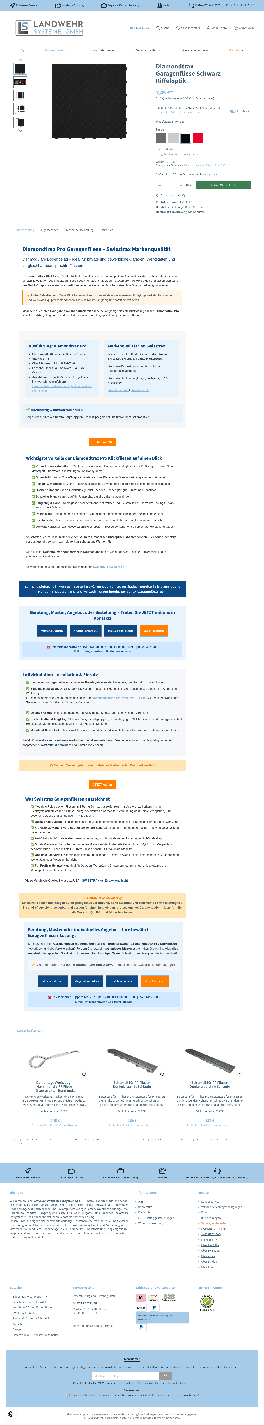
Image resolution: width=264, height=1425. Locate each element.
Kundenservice (210, 1201)
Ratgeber (16, 1288)
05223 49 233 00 (211, 5)
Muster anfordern (52, 630)
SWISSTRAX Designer (214, 1228)
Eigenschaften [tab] (49, 230)
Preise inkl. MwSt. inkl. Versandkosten (178, 112)
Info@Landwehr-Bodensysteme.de (107, 651)
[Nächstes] (146, 101)
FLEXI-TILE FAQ (210, 1239)
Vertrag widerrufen (214, 1223)
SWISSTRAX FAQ (211, 1234)
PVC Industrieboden (25, 1313)
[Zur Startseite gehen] (49, 28)
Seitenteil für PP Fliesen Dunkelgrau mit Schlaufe (132, 1085)
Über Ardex (208, 1256)
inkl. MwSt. (140, 28)
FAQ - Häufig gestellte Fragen (156, 1218)
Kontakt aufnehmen (120, 630)
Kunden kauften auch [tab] (30, 1030)
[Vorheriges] (33, 101)
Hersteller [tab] (107, 230)
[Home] (22, 50)
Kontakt (167, 5)
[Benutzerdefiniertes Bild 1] (207, 1303)
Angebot (211, 174)
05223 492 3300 (147, 646)
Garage (17, 1329)
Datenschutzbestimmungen (97, 1394)
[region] (81, 101)
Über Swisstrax (210, 1250)
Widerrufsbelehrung (150, 1223)
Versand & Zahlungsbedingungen (221, 1207)
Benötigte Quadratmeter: (168, 148)
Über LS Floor (209, 1261)
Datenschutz (146, 1212)
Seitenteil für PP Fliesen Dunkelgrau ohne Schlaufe (210, 1085)
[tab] (25, 230)
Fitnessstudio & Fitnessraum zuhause (36, 1335)
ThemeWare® (172, 1417)
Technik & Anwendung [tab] (79, 230)
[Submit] (165, 1376)
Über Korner (208, 1267)
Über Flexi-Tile (210, 1245)
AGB (141, 1201)
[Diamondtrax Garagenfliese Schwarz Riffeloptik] (89, 101)
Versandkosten (122, 1414)
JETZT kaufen (102, 442)
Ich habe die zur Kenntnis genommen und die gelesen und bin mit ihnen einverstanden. (134, 1394)
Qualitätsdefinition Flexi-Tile (30, 1302)
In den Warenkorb (223, 185)
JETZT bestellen (154, 630)
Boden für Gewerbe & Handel (31, 1318)
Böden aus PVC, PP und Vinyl (30, 1296)
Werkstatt (18, 1324)
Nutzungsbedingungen (178, 1383)
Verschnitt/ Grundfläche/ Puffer (211, 165)
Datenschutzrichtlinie (149, 1383)
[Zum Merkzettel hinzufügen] (83, 1074)
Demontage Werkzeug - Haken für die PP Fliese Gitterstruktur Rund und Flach (54, 1087)
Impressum (145, 1207)
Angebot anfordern (86, 630)
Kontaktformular (104, 1325)
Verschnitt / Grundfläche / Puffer (33, 1307)
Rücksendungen (211, 1218)
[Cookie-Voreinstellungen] (10, 1414)
